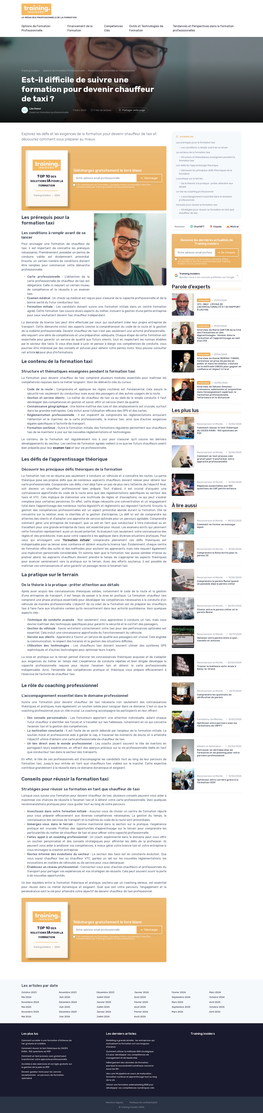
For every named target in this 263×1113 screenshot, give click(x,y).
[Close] (196, 530)
